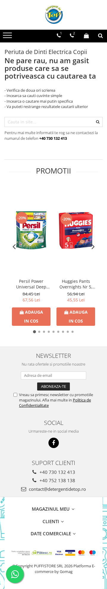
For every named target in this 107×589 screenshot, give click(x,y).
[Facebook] (53, 443)
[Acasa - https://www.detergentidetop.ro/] (53, 14)
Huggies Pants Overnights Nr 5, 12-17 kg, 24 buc (75, 284)
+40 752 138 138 (56, 480)
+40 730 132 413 (56, 472)
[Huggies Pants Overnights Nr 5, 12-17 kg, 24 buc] (75, 230)
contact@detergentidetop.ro (57, 489)
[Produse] (8, 37)
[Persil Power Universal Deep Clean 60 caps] (31, 230)
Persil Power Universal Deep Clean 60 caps (31, 284)
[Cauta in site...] (100, 36)
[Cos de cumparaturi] (86, 36)
